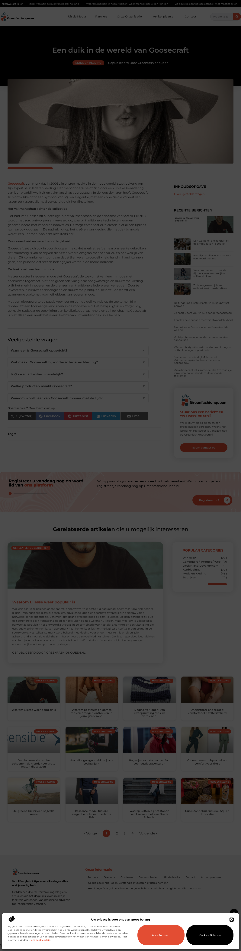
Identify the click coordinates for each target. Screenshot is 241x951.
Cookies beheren (210, 935)
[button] (231, 919)
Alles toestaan (161, 935)
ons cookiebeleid (40, 940)
